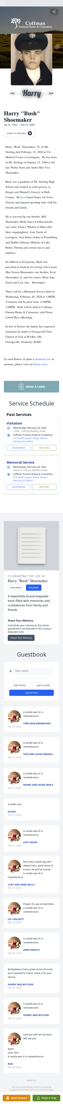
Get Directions (18, 447)
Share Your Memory (21, 637)
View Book (15, 587)
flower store (40, 364)
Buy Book (34, 587)
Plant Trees (44, 447)
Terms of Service (40, 1089)
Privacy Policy (22, 1089)
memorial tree (43, 359)
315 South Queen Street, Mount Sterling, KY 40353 (30, 440)
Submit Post (31, 692)
